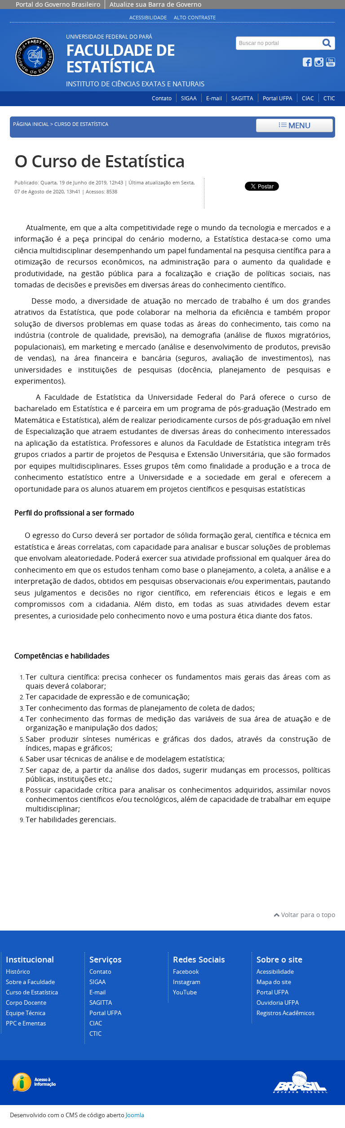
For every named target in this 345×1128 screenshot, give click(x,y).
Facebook (186, 972)
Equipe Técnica (25, 1013)
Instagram (186, 982)
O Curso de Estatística (99, 160)
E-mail (214, 98)
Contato (162, 98)
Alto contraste (195, 17)
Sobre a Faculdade (30, 982)
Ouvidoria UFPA (278, 1003)
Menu (298, 125)
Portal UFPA (277, 98)
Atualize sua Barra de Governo (155, 4)
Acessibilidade (148, 17)
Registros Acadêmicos (285, 1013)
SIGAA (189, 98)
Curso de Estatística (32, 992)
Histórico (18, 972)
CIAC (308, 98)
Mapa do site (274, 982)
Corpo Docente (26, 1003)
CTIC (329, 98)
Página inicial (31, 124)
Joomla (135, 1115)
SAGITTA (242, 98)
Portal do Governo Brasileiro (58, 4)
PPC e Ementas (26, 1023)
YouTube (185, 992)
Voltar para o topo (307, 914)
